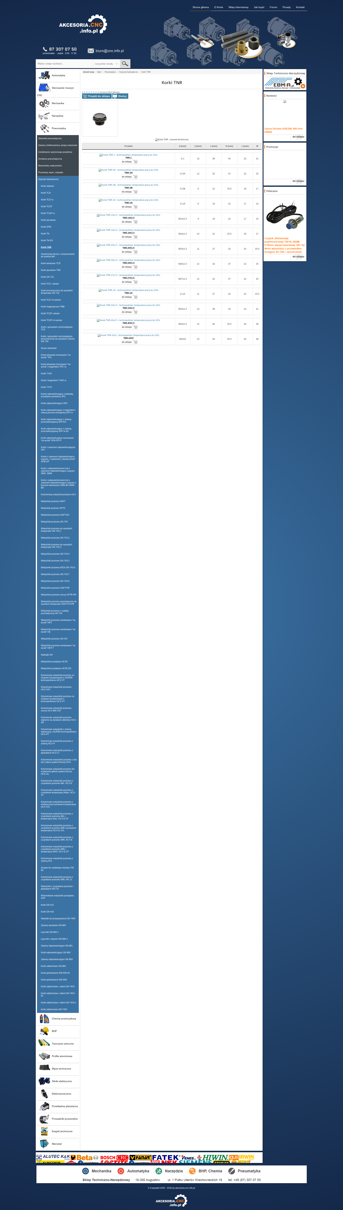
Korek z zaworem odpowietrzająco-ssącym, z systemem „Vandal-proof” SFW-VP (58, 459)
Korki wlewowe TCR (51, 263)
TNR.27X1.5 (129, 278)
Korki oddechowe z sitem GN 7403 (57, 986)
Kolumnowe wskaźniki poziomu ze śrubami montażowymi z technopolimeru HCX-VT (57, 699)
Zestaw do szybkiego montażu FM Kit (57, 868)
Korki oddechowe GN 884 (53, 966)
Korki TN (45, 233)
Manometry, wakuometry (50, 165)
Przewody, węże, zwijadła (50, 172)
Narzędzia (57, 115)
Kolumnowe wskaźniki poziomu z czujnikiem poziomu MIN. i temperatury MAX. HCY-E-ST (57, 849)
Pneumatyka (59, 128)
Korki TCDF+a (48, 213)
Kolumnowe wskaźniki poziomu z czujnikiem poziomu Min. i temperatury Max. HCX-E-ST (57, 816)
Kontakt (300, 7)
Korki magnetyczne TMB (52, 306)
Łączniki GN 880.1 (50, 932)
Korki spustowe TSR (51, 270)
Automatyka (58, 75)
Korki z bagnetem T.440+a (53, 380)
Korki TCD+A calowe (51, 300)
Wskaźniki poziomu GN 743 (54, 521)
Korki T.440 (46, 373)
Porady (287, 7)
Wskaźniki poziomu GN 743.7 (55, 574)
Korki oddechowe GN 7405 (54, 1009)
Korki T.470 (46, 387)
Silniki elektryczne (62, 1081)
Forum (273, 7)
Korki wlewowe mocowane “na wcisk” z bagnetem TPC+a (56, 365)
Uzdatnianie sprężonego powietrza (55, 152)
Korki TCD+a (47, 199)
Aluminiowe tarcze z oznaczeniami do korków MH (57, 255)
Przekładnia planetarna (65, 1106)
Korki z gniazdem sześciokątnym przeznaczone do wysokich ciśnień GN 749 (58, 339)
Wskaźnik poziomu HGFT (53, 501)
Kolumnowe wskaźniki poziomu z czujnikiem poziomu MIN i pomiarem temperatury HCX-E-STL (58, 828)
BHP (54, 1031)
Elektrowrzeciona (61, 1093)
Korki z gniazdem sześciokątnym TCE (57, 328)
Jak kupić (259, 7)
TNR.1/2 (129, 293)
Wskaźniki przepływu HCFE (54, 661)
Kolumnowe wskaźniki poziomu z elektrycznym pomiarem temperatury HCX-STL (58, 804)
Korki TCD (46, 193)
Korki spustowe (48, 220)
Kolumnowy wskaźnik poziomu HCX (58, 494)
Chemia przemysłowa (64, 1018)
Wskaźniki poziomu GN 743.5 (55, 560)
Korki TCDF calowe (50, 313)
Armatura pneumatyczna (50, 159)
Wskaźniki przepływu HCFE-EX (56, 668)
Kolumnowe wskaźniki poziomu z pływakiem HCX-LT (57, 751)
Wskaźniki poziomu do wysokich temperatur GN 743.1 (56, 529)
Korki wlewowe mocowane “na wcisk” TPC (56, 356)
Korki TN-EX (47, 240)
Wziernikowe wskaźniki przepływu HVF (57, 896)
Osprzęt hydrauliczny (48, 179)
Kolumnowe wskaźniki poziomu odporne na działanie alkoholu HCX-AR (58, 720)
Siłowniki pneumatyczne (50, 138)
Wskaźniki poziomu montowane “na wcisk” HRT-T (58, 646)
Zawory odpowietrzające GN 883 (57, 959)
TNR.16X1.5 (129, 233)
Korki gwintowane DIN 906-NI (55, 973)
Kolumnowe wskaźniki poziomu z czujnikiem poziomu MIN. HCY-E (57, 838)
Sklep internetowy (238, 7)
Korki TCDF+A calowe (51, 320)
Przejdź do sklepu (99, 96)
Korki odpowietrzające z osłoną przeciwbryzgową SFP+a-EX (56, 429)
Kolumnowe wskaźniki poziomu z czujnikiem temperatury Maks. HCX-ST (58, 792)
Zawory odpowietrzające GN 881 (57, 945)
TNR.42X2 (128, 338)
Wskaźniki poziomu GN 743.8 (55, 581)
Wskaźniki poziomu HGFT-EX (55, 515)
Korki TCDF (46, 206)
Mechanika (58, 103)
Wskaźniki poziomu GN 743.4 (55, 554)
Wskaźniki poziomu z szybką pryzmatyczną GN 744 (55, 612)
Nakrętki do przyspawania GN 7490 (58, 918)
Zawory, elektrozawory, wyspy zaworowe (57, 145)
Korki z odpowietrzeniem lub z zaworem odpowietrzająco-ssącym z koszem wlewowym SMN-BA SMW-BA (58, 484)
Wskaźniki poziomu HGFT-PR (55, 588)
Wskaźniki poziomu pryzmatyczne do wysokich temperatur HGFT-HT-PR (59, 602)
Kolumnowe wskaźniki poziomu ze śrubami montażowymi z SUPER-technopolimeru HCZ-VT (57, 677)
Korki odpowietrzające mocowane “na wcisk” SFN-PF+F (57, 439)
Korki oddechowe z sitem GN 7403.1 (58, 1002)
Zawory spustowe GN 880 (53, 925)
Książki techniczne (62, 1131)
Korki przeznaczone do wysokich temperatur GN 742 (57, 291)
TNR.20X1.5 (129, 248)
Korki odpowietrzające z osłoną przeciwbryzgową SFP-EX (56, 420)
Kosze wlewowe (49, 348)
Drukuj (122, 96)
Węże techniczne (61, 1068)
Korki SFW (46, 227)
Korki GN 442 (47, 911)
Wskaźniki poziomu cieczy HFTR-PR (58, 594)
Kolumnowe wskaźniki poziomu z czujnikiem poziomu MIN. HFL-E (57, 878)
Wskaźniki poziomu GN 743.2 (55, 538)
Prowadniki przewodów (65, 1118)
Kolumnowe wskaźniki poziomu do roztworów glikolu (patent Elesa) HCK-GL (57, 771)
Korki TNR (46, 247)
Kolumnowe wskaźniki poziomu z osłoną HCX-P (57, 742)
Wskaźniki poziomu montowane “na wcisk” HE (58, 630)
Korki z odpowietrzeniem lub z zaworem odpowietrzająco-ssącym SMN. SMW (57, 471)
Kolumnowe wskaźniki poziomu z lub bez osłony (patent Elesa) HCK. (59, 760)
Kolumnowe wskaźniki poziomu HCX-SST (56, 688)
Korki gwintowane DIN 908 (54, 979)
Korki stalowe (47, 186)
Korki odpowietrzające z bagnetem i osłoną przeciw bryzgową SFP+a (58, 411)
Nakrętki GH (47, 655)
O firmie (218, 7)
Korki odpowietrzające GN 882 (56, 952)
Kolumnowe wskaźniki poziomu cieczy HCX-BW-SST (56, 709)
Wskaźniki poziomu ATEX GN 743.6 (58, 567)
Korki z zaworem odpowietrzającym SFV (58, 448)
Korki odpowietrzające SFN (54, 403)
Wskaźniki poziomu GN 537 (54, 638)
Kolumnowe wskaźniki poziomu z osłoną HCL (57, 859)
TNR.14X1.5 (129, 218)
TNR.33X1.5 (129, 308)
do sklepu (127, 161)
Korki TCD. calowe (50, 284)
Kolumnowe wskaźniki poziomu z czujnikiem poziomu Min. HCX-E (57, 782)
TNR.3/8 (129, 188)
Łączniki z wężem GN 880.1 (54, 939)
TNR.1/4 (129, 203)
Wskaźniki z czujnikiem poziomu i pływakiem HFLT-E (57, 887)
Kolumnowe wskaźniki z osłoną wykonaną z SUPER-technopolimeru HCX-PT (58, 732)
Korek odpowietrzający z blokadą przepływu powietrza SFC (57, 395)
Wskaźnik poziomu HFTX (53, 508)
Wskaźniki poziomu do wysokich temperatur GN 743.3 (56, 545)
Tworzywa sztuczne (63, 1043)
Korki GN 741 (47, 277)
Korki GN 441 (47, 905)
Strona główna (201, 7)
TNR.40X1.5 (129, 323)
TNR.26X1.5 (129, 263)
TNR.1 (128, 158)
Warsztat (57, 1143)
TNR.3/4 (129, 173)
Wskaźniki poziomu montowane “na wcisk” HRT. (58, 621)
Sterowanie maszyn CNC (55, 91)
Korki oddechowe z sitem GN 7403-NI (58, 994)
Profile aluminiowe (62, 1056)
